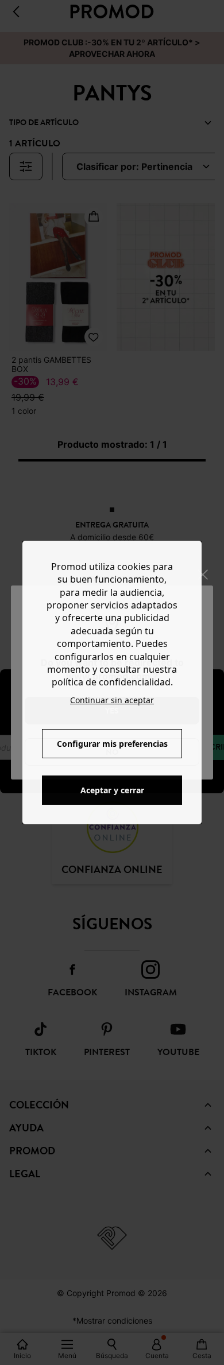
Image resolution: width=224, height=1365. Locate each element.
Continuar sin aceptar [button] (112, 700)
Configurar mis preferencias (112, 743)
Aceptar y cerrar (112, 790)
